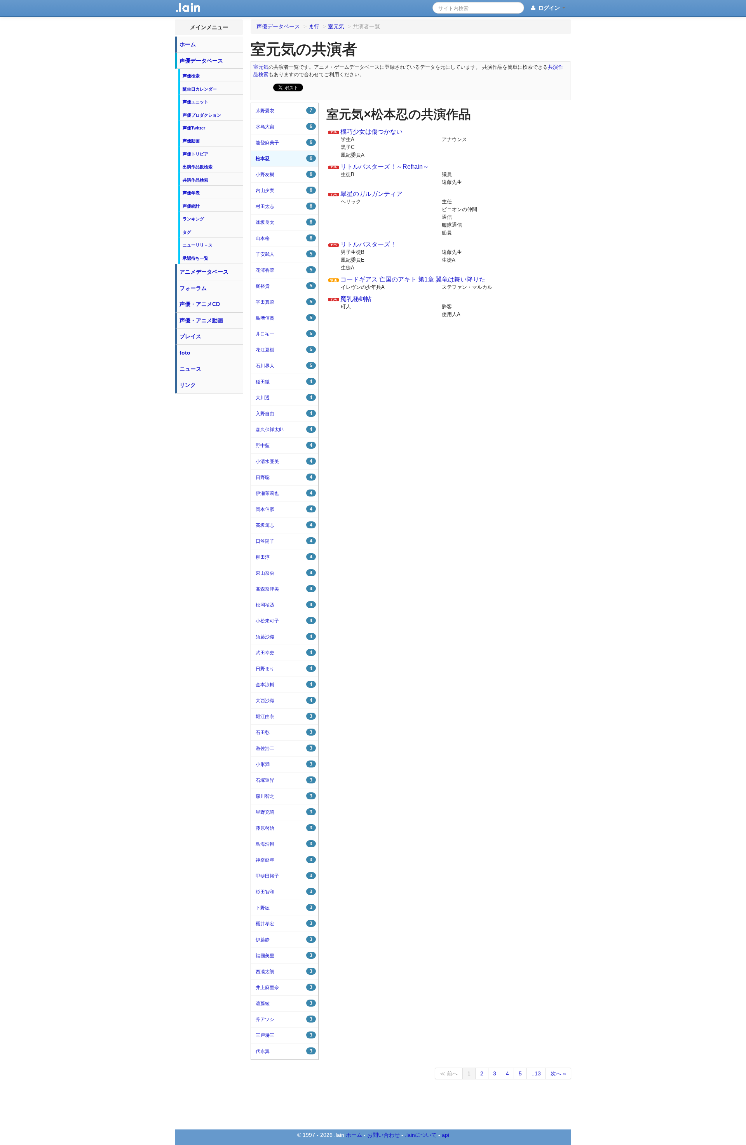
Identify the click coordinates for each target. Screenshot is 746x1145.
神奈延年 (284, 860)
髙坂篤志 (284, 525)
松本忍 (284, 158)
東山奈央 (284, 573)
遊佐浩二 (284, 748)
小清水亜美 (284, 461)
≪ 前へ (449, 1073)
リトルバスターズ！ (368, 244)
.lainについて (421, 1135)
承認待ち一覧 (195, 258)
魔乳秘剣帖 (355, 298)
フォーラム (193, 288)
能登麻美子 (284, 142)
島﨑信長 (284, 318)
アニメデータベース (204, 272)
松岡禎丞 (284, 605)
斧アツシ (284, 1019)
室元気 (260, 67)
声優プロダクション (202, 115)
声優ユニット (195, 102)
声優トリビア (195, 154)
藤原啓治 (284, 828)
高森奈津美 (284, 589)
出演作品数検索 (198, 166)
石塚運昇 (284, 780)
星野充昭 (284, 812)
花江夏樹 (284, 350)
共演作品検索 (195, 180)
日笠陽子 (284, 541)
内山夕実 (284, 190)
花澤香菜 (284, 270)
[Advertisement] (209, 514)
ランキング (193, 219)
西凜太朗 (284, 971)
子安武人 (284, 254)
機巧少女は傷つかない (371, 131)
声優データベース (201, 61)
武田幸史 (284, 653)
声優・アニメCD (200, 304)
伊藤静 (284, 939)
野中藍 (284, 445)
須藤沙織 (284, 637)
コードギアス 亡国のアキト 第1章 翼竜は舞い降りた (412, 279)
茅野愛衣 (284, 111)
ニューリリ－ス (198, 245)
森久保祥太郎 (284, 429)
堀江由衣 (284, 716)
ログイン (549, 8)
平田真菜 (284, 302)
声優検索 (191, 75)
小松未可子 (284, 621)
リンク (188, 385)
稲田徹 (284, 382)
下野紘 (284, 908)
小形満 (284, 764)
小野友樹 (284, 174)
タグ (187, 232)
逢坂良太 (284, 222)
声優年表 (191, 193)
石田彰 (284, 732)
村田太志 (284, 206)
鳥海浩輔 (284, 844)
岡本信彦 (284, 509)
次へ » (558, 1073)
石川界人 (284, 366)
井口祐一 (284, 334)
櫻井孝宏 (284, 923)
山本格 (284, 238)
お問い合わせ (383, 1135)
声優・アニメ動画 (201, 320)
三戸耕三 (284, 1035)
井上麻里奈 (284, 987)
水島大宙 (284, 126)
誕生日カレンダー (200, 89)
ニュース (190, 369)
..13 (536, 1073)
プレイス (190, 336)
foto (185, 353)
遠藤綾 (284, 1003)
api (445, 1135)
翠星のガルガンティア (371, 194)
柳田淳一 (284, 557)
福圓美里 (284, 955)
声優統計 (191, 206)
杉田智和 (284, 892)
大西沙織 (284, 700)
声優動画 (191, 140)
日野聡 (284, 477)
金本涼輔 (284, 684)
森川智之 (284, 796)
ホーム (188, 44)
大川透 (284, 397)
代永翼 (284, 1051)
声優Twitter (194, 128)
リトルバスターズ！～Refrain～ (384, 166)
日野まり (284, 668)
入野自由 (284, 413)
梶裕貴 (284, 286)
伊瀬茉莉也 (284, 493)
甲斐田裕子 (284, 876)
